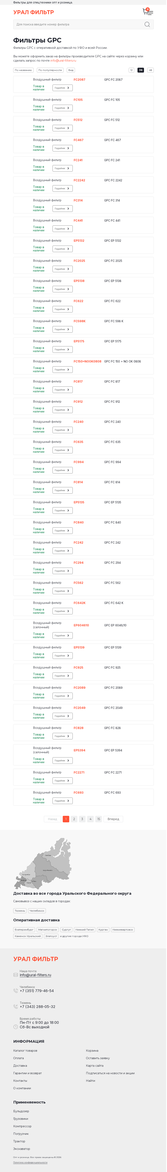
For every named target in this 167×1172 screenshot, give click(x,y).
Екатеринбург (24, 929)
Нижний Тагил (85, 929)
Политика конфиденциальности (30, 1162)
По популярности (50, 70)
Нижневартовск (123, 929)
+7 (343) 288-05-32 (37, 1006)
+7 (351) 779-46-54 (37, 991)
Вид (70, 70)
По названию (23, 70)
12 (131, 70)
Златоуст (51, 936)
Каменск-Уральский (28, 936)
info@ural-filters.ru (63, 60)
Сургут (66, 929)
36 (140, 70)
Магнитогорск (47, 929)
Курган (103, 929)
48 (150, 70)
